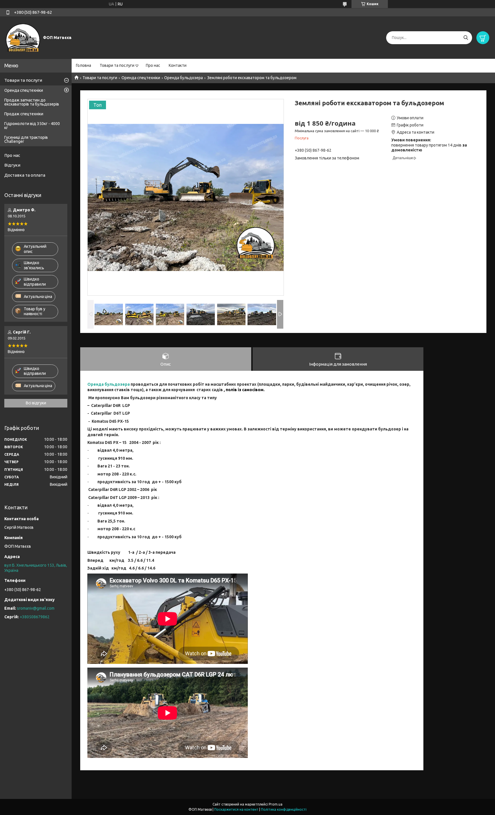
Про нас (153, 65)
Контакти (177, 65)
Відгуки (12, 165)
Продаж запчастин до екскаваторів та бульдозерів (31, 102)
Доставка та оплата (24, 175)
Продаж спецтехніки (23, 114)
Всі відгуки (36, 403)
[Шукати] (465, 37)
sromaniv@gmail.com (35, 608)
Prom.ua (275, 804)
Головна (83, 65)
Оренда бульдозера (183, 77)
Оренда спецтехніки (140, 77)
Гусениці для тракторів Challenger (26, 139)
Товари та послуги (117, 65)
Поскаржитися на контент (236, 809)
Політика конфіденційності (284, 809)
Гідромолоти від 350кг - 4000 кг (32, 125)
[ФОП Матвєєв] (23, 37)
